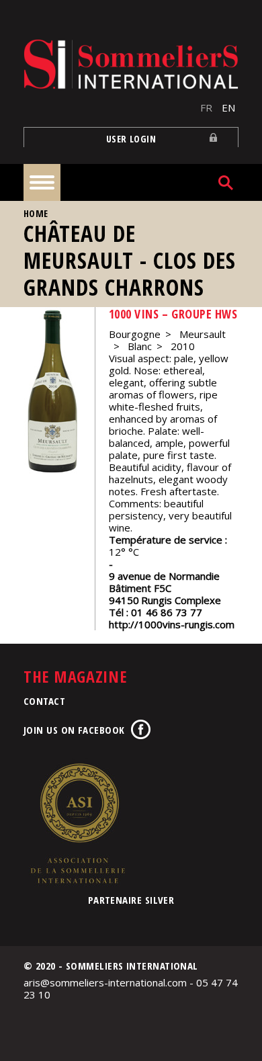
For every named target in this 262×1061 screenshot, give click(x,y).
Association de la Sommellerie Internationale (77, 823)
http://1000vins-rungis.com (171, 624)
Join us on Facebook (74, 729)
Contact (44, 701)
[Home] (131, 64)
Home (36, 213)
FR (206, 107)
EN (228, 107)
